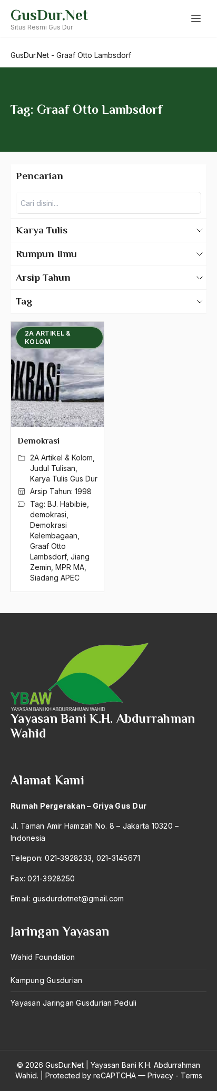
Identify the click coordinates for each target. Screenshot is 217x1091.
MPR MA (69, 567)
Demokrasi (38, 441)
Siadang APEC (55, 577)
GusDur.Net (49, 15)
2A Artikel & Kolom (61, 457)
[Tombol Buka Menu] (195, 18)
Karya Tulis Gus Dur (63, 478)
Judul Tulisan (52, 468)
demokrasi (48, 514)
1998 (83, 491)
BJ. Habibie (67, 503)
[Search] (190, 202)
